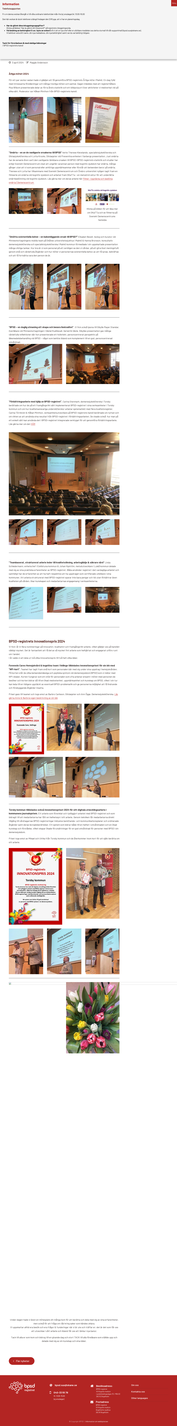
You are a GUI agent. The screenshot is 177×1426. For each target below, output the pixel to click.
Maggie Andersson (39, 62)
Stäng (174, 3)
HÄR (33, 424)
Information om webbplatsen (97, 1421)
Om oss (135, 1385)
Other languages (139, 1398)
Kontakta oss (138, 1391)
